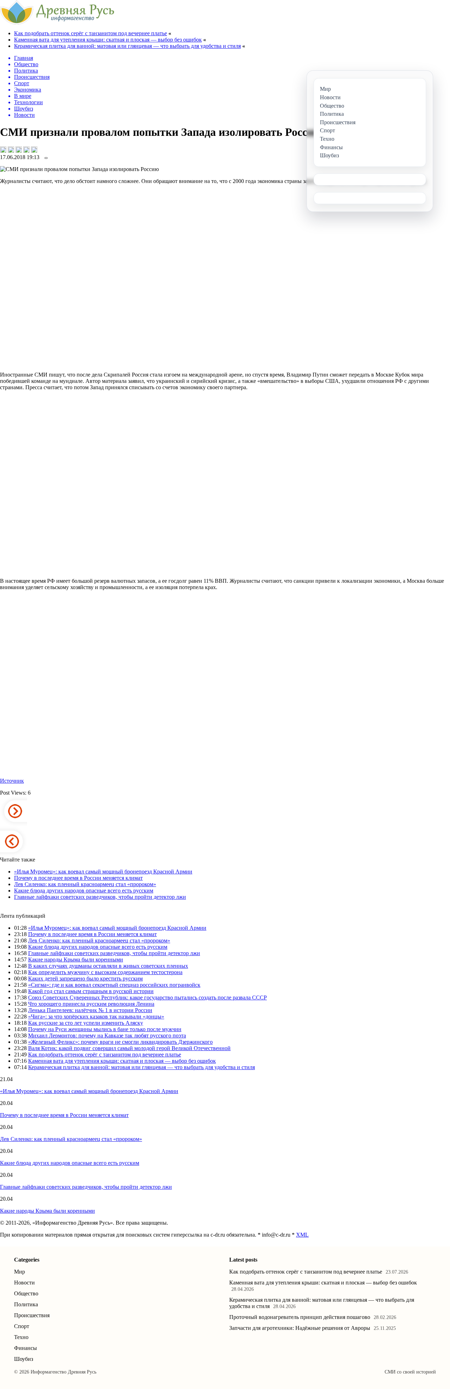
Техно (21, 1337)
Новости (24, 1283)
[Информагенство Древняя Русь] (57, 23)
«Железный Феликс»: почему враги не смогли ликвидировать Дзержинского (120, 1042)
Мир (19, 1272)
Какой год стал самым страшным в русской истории (91, 991)
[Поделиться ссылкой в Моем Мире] (26, 149)
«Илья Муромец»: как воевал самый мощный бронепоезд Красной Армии (103, 872)
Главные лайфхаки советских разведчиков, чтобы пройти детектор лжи (100, 897)
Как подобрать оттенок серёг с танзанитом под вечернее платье (90, 33)
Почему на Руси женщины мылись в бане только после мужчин (104, 1029)
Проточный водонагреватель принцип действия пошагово (299, 1317)
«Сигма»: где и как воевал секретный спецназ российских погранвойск (114, 985)
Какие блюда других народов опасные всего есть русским (83, 891)
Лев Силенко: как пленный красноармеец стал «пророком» (85, 884)
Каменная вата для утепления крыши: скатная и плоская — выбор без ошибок (108, 40)
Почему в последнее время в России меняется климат (78, 878)
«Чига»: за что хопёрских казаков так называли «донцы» (96, 1016)
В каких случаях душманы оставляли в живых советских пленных (108, 966)
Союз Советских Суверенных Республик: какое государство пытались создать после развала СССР (147, 997)
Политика (26, 1304)
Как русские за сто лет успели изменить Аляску (85, 1023)
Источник (12, 781)
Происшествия (32, 1315)
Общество (26, 1293)
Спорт (21, 1326)
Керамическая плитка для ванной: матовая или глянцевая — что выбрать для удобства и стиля (127, 46)
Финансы (25, 1348)
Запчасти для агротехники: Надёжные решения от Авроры (299, 1328)
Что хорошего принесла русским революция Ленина (91, 1004)
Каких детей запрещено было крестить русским (85, 978)
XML (302, 1235)
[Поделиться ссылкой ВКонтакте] (3, 149)
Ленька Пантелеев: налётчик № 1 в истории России (90, 1010)
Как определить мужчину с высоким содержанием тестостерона (105, 972)
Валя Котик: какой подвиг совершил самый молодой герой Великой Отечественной (129, 1048)
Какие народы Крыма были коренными (75, 959)
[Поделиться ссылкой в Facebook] (11, 149)
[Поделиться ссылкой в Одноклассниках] (34, 149)
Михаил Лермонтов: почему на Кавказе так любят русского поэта (107, 1035)
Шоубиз (23, 1359)
